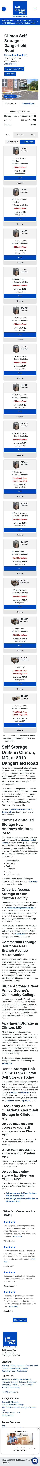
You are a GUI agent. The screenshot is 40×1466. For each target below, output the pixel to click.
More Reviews (20, 1320)
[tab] (7, 135)
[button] (4, 89)
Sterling (14, 1382)
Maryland (20, 1366)
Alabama (5, 1366)
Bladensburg (32, 1382)
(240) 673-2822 (10, 64)
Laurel (22, 1385)
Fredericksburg (25, 1379)
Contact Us (10, 74)
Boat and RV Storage (10, 1402)
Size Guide (28, 142)
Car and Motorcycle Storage (13, 1405)
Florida (12, 1366)
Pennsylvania (15, 1368)
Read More (17, 1236)
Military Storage (8, 1415)
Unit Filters (13, 142)
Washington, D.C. (8, 1371)
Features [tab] (20, 135)
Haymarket (6, 1382)
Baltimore (22, 1382)
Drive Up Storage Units (11, 1413)
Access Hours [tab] (28, 104)
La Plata (15, 1385)
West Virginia (22, 1371)
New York (29, 1366)
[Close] (37, 21)
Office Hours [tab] (11, 104)
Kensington (6, 1385)
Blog (3, 1426)
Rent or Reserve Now (14, 69)
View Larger (9, 96)
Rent (20, 178)
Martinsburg (14, 1387)
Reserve (20, 183)
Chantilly (14, 1379)
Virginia (25, 1368)
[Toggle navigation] (35, 9)
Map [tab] (32, 135)
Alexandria (6, 1379)
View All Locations (9, 1392)
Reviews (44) (15, 55)
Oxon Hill (29, 1385)
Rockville (5, 1387)
